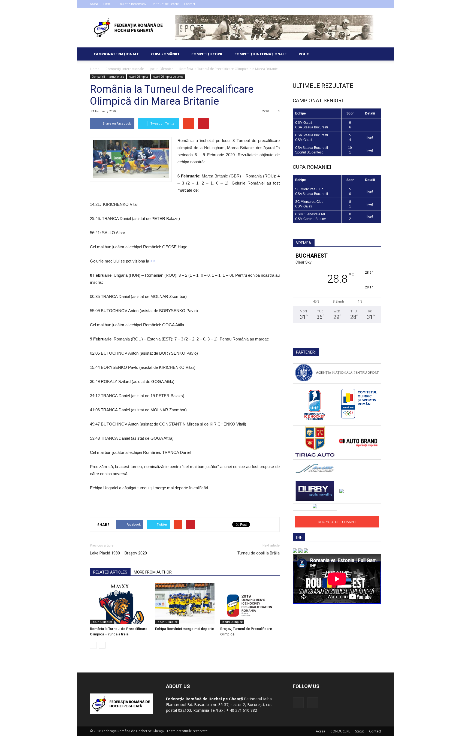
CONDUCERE (340, 731)
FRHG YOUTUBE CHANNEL (337, 522)
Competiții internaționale (260, 54)
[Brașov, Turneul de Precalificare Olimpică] (250, 603)
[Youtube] (377, 4)
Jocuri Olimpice (138, 77)
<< (152, 261)
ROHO (304, 54)
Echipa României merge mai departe (184, 629)
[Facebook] (368, 4)
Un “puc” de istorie (165, 4)
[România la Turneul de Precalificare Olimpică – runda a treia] (119, 603)
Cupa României (165, 54)
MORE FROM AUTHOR (153, 572)
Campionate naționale (116, 54)
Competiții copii (206, 54)
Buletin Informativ (133, 4)
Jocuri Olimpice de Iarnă (168, 77)
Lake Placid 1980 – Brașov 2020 (118, 553)
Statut (359, 731)
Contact (189, 4)
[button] (374, 54)
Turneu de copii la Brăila (258, 553)
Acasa (94, 4)
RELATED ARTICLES (110, 572)
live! (370, 138)
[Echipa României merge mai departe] (185, 603)
